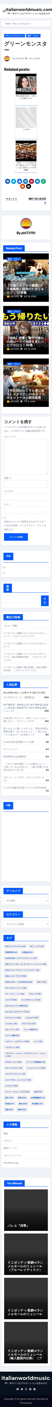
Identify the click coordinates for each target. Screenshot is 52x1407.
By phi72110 (18, 58)
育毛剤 (9, 1104)
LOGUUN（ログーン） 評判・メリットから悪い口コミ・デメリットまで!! (24, 720)
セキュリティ (12, 1029)
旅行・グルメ (33, 35)
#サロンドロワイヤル (15, 946)
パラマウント (12, 1047)
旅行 (9, 1098)
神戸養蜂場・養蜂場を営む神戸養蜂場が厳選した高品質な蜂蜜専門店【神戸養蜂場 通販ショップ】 (25, 707)
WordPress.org (11, 1162)
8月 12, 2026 (30, 349)
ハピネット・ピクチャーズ (17, 1041)
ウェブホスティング (30, 1000)
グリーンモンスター (25, 46)
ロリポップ (11, 1086)
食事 (22, 1110)
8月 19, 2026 (30, 296)
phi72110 (28, 233)
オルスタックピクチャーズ (17, 1012)
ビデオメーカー (13, 1062)
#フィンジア (37, 946)
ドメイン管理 (12, 1035)
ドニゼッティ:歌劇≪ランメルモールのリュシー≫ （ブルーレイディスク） (25, 635)
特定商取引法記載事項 (14, 756)
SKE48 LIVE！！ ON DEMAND (18, 982)
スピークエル (28, 1024)
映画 (22, 1098)
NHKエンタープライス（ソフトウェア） (22, 970)
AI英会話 (27, 952)
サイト (7, 504)
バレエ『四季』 (11, 625)
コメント (10, 436)
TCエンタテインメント (15, 988)
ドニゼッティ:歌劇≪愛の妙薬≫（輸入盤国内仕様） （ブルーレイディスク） (25, 669)
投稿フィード (10, 1148)
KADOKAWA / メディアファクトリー (20, 958)
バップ (38, 1041)
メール (8, 491)
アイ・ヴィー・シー (14, 994)
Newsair (41, 1398)
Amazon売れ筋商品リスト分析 (18, 741)
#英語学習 (11, 952)
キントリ (12, 198)
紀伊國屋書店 (38, 1098)
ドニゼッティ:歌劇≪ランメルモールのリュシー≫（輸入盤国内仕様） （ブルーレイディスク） (25, 656)
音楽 (9, 1110)
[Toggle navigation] (4, 11)
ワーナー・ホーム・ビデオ (17, 1092)
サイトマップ (10, 749)
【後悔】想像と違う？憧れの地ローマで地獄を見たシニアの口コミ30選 (25, 341)
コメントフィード (12, 1155)
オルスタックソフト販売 (16, 1006)
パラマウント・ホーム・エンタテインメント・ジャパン (25, 1054)
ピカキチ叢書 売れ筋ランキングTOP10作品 (24, 787)
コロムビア (32, 1018)
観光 (23, 1104)
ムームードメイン (36, 1068)
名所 (38, 1092)
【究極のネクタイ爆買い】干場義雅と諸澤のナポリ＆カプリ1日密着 (25, 289)
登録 (5, 1133)
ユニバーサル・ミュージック (18, 1080)
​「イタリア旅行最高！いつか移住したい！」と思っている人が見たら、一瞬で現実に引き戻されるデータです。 (25, 766)
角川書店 (37, 1104)
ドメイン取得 (30, 1029)
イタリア (11, 1000)
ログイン (7, 1140)
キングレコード (13, 1018)
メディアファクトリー (15, 1074)
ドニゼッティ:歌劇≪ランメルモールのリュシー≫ (25, 1312)
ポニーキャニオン (13, 1068)
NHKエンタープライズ (15, 976)
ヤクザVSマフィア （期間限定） (19, 697)
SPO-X (41, 982)
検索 (7, 588)
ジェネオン (11, 1024)
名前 (7, 478)
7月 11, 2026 (29, 401)
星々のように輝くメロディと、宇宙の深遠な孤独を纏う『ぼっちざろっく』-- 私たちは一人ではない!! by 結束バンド (25, 731)
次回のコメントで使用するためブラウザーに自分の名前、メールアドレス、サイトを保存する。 (25, 525)
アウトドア (35, 994)
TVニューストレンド (15, 35)
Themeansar (26, 1402)
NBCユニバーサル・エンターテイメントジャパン (25, 964)
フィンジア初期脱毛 (35, 1062)
